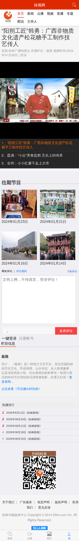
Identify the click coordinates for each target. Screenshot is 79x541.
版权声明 (61, 502)
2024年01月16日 (15, 263)
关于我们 (8, 502)
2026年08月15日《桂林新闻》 (24, 438)
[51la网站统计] (39, 527)
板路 (49, 50)
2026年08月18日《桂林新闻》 (24, 432)
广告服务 (26, 502)
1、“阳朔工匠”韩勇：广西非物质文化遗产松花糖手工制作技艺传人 (37, 145)
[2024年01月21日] (57, 216)
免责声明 (43, 502)
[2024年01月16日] (19, 257)
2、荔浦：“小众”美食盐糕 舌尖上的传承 (32, 155)
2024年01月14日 (53, 263)
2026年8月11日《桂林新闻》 (23, 412)
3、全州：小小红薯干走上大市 (25, 163)
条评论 (73, 271)
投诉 (23, 55)
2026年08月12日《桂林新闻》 (24, 425)
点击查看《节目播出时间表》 (21, 388)
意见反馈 (44, 507)
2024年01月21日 (53, 222)
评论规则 (21, 271)
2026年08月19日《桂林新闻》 (24, 419)
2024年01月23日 (15, 222)
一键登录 (10, 338)
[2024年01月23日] (19, 216)
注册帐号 (26, 338)
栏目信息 (8, 343)
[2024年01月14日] (57, 257)
